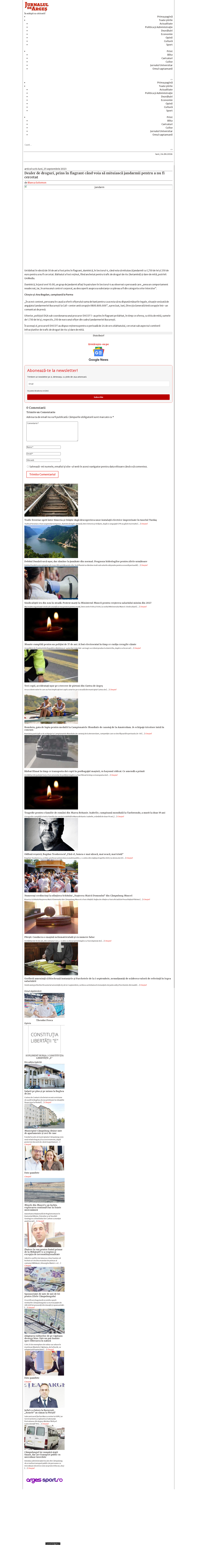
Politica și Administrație (159, 27)
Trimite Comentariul (42, 474)
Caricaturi (167, 58)
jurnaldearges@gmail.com (51, 1496)
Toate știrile (166, 20)
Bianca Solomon (37, 182)
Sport (169, 44)
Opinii (169, 37)
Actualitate (166, 23)
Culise (169, 61)
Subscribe (98, 397)
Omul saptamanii (163, 68)
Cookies (115, 1556)
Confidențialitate (98, 1556)
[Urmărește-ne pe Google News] (98, 354)
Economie (167, 34)
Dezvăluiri (167, 30)
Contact (81, 1556)
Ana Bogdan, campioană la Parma (54, 294)
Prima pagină (165, 16)
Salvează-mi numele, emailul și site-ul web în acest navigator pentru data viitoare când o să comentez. (88, 466)
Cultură (168, 41)
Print (170, 51)
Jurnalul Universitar (161, 65)
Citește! (144, 524)
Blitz (170, 54)
